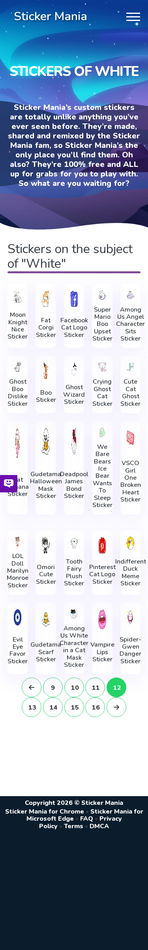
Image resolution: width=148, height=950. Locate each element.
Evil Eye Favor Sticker (17, 650)
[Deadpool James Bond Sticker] (74, 441)
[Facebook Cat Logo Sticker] (74, 298)
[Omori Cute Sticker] (45, 545)
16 (96, 707)
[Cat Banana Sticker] (17, 443)
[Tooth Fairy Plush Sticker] (74, 543)
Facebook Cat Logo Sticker (74, 328)
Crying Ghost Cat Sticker (102, 392)
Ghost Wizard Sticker (74, 394)
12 (117, 687)
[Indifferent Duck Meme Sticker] (130, 543)
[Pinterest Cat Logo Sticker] (102, 545)
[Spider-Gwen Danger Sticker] (130, 617)
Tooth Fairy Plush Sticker (74, 572)
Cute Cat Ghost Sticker (130, 392)
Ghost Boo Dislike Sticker (17, 392)
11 (96, 687)
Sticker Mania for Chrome (44, 811)
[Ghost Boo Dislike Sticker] (17, 367)
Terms (73, 826)
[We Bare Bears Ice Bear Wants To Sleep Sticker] (102, 432)
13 (32, 707)
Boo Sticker (46, 396)
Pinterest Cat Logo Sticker (102, 574)
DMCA (99, 826)
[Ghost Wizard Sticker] (74, 369)
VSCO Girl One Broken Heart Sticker (130, 481)
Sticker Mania (50, 16)
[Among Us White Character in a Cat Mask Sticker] (74, 614)
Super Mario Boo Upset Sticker (102, 324)
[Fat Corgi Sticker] (45, 298)
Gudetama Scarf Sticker (45, 652)
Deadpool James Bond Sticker (74, 485)
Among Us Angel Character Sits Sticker (130, 324)
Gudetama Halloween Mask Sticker (46, 485)
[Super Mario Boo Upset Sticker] (102, 295)
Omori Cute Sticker (46, 574)
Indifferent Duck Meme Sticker (130, 572)
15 (75, 707)
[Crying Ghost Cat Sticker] (102, 367)
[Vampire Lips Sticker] (102, 619)
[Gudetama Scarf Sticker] (45, 619)
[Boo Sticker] (45, 370)
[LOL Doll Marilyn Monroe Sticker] (17, 541)
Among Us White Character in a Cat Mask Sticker (74, 646)
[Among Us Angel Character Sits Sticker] (130, 295)
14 (54, 707)
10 (75, 687)
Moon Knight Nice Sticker (17, 326)
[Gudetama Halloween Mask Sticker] (45, 441)
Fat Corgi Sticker (46, 328)
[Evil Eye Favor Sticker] (17, 617)
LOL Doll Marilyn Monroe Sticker (17, 571)
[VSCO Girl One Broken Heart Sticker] (130, 437)
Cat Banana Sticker (18, 487)
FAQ (86, 818)
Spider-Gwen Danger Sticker (130, 650)
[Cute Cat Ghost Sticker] (130, 367)
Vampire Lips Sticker (102, 652)
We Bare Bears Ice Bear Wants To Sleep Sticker (102, 476)
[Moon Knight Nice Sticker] (17, 297)
